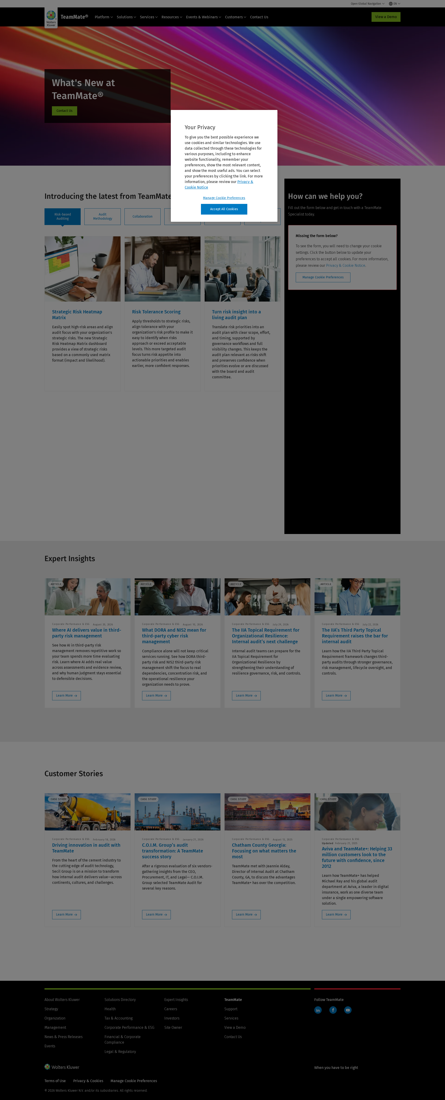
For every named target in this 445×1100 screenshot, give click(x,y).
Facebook (333, 1010)
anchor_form (64, 110)
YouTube (348, 1010)
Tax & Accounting (119, 1018)
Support (230, 1009)
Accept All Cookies (224, 209)
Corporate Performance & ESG (129, 1027)
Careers (170, 1009)
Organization (54, 1018)
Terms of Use (55, 1081)
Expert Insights (176, 999)
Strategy (51, 1009)
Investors (171, 1018)
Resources (170, 17)
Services (147, 17)
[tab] (62, 216)
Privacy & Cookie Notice (345, 265)
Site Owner (173, 1027)
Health (110, 1009)
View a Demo (386, 17)
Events (49, 1046)
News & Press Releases (63, 1037)
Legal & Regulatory (120, 1051)
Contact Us (259, 17)
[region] (224, 166)
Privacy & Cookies (88, 1081)
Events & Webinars (202, 17)
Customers (234, 17)
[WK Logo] (61, 1066)
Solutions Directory (120, 999)
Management (55, 1027)
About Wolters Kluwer (62, 999)
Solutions (125, 17)
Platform (102, 17)
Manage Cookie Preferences (323, 277)
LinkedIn (318, 1010)
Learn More (64, 696)
